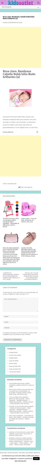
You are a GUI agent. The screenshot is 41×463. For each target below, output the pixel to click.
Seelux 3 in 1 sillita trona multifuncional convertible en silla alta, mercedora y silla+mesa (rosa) (30, 276)
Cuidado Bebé (13, 358)
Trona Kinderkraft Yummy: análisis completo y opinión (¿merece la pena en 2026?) (21, 385)
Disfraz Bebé (13, 363)
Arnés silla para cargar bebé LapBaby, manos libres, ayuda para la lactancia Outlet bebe (21, 433)
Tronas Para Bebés (14, 372)
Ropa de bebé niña (15, 366)
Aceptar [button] (36, 458)
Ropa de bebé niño (15, 369)
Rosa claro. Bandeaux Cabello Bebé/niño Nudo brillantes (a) (19, 74)
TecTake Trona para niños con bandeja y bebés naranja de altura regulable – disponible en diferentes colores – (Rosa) (11, 222)
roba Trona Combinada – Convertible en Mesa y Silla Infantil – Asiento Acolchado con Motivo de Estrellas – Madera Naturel (21, 418)
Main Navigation (7, 7)
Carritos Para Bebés (15, 355)
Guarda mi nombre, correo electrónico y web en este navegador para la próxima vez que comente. (20, 333)
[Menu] (2, 3)
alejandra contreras (15, 438)
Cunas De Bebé (13, 361)
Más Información (20, 461)
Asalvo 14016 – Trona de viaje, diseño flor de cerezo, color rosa (28, 220)
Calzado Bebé (13, 352)
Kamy (20, 22)
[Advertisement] (20, 47)
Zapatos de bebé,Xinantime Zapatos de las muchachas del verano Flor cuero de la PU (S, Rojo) (11, 276)
